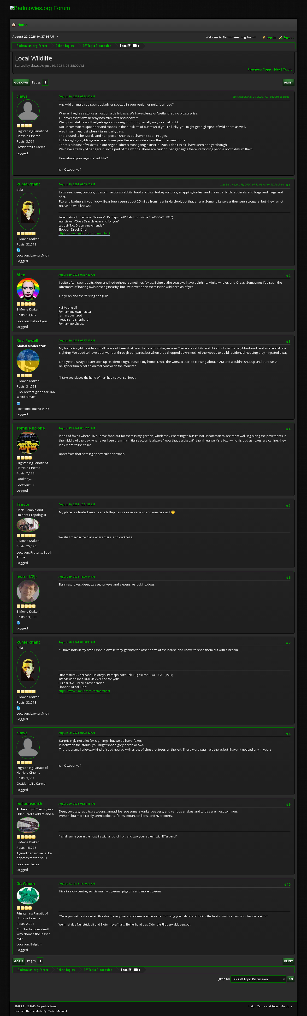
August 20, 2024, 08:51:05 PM (77, 803)
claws (22, 96)
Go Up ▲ (287, 1006)
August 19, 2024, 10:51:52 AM (77, 504)
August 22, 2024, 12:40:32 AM (77, 883)
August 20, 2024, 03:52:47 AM (77, 733)
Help (251, 1006)
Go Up (18, 961)
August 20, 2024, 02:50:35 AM (77, 642)
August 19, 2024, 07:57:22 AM (77, 340)
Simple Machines (47, 1006)
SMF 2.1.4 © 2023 (24, 1006)
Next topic (283, 69)
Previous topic (260, 69)
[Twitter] (18, 622)
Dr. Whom (26, 883)
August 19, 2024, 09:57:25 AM (77, 428)
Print (288, 82)
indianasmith (29, 803)
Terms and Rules (268, 1006)
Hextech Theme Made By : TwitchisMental (40, 1011)
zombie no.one (31, 428)
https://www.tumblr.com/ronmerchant (84, 233)
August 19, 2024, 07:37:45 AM (77, 274)
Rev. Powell (27, 340)
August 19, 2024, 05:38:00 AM (77, 96)
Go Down (21, 82)
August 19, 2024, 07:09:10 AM (77, 184)
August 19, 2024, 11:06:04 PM (77, 576)
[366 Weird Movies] (18, 403)
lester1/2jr (27, 576)
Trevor (23, 504)
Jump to (223, 979)
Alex (21, 274)
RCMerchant (28, 184)
